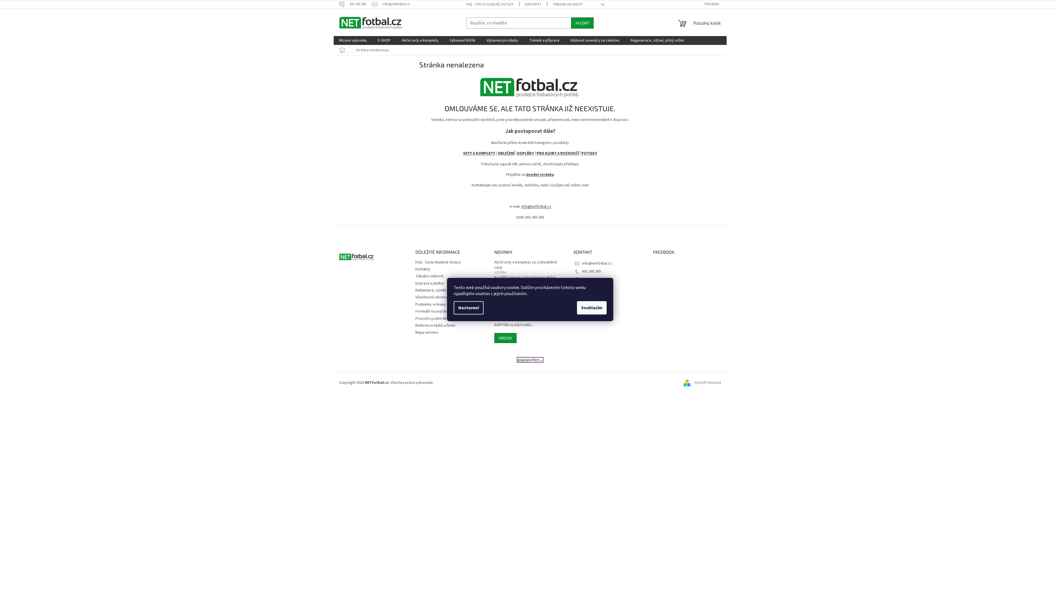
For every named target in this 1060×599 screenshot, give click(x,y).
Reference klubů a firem (435, 325)
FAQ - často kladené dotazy (490, 4)
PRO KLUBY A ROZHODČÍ (558, 153)
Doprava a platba (429, 283)
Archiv (505, 338)
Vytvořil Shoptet (707, 382)
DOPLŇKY (525, 153)
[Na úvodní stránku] (530, 85)
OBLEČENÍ (506, 153)
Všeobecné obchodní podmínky (441, 297)
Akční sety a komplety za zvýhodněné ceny (525, 265)
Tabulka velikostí (568, 4)
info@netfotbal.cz (536, 206)
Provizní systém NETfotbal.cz (439, 318)
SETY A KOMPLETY (479, 153)
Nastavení (468, 308)
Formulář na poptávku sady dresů (443, 311)
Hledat (582, 23)
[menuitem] (353, 40)
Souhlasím (591, 308)
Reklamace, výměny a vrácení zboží (444, 290)
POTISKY (589, 153)
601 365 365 (591, 271)
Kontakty (533, 4)
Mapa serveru (426, 332)
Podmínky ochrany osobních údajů (443, 304)
